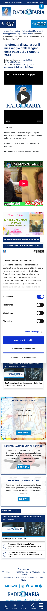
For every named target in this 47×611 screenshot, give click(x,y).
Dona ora (23, 467)
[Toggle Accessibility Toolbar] (41, 7)
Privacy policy (23, 569)
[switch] (40, 305)
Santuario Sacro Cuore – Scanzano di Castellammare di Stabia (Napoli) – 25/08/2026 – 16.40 (25, 554)
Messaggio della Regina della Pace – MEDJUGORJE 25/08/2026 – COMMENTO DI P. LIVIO (25, 546)
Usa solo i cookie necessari (23, 357)
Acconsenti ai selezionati (23, 349)
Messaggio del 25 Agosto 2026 (14, 539)
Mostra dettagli (32, 332)
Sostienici (23, 432)
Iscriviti (23, 499)
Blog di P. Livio (11, 586)
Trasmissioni (15, 31)
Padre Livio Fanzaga (14, 62)
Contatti (24, 575)
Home (5, 31)
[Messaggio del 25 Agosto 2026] (23, 526)
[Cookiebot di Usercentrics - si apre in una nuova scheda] (33, 251)
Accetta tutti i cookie (23, 340)
